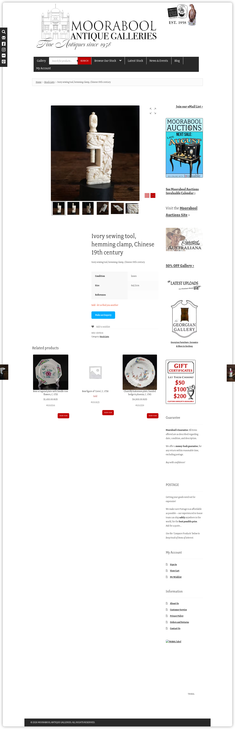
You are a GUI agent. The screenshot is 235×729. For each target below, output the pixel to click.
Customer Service (178, 609)
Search (84, 60)
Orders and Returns (179, 622)
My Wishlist (176, 577)
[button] (152, 110)
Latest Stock (135, 60)
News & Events (158, 60)
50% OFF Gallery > (180, 265)
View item (63, 416)
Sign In (173, 564)
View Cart (174, 570)
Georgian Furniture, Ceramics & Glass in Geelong (184, 344)
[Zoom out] (147, 195)
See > (182, 191)
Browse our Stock (105, 60)
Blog (177, 60)
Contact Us (175, 628)
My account (43, 68)
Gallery (41, 60)
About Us (174, 603)
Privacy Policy (176, 616)
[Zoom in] (153, 195)
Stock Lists (49, 82)
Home (38, 82)
